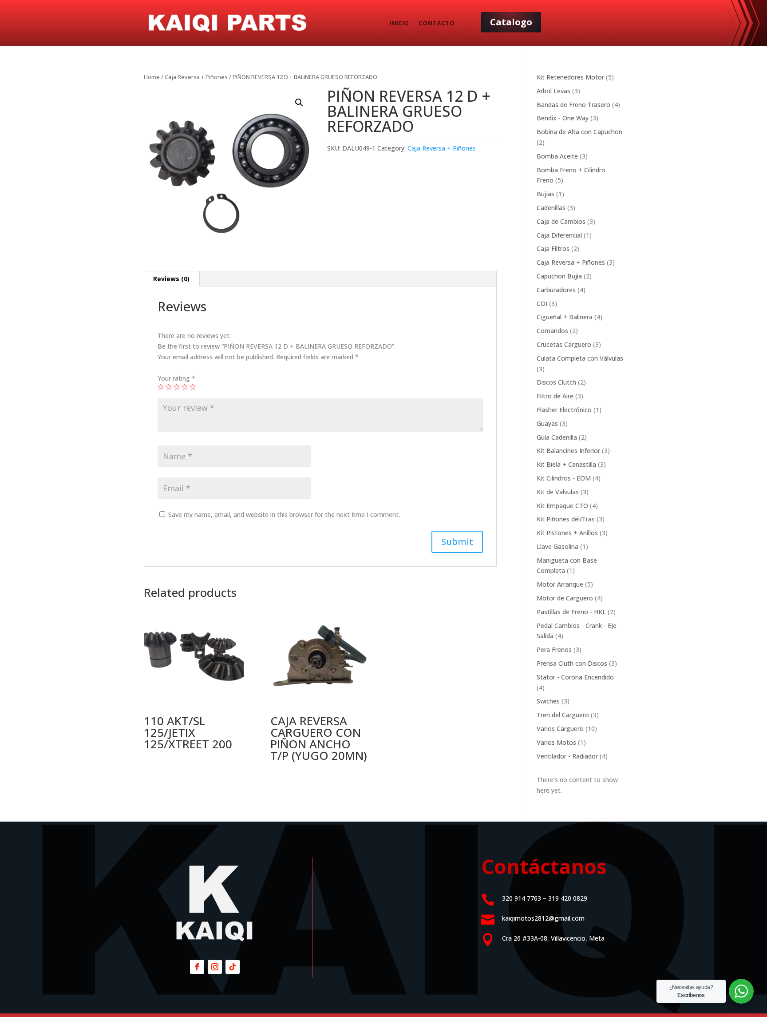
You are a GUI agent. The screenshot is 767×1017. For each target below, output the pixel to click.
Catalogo (511, 22)
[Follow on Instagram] (215, 967)
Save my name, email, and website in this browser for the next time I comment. (284, 514)
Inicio (399, 23)
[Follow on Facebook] (197, 967)
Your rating (176, 378)
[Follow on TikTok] (232, 967)
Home (152, 77)
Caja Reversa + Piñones (196, 77)
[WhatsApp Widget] (741, 991)
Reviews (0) (171, 278)
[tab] (171, 278)
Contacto (437, 23)
